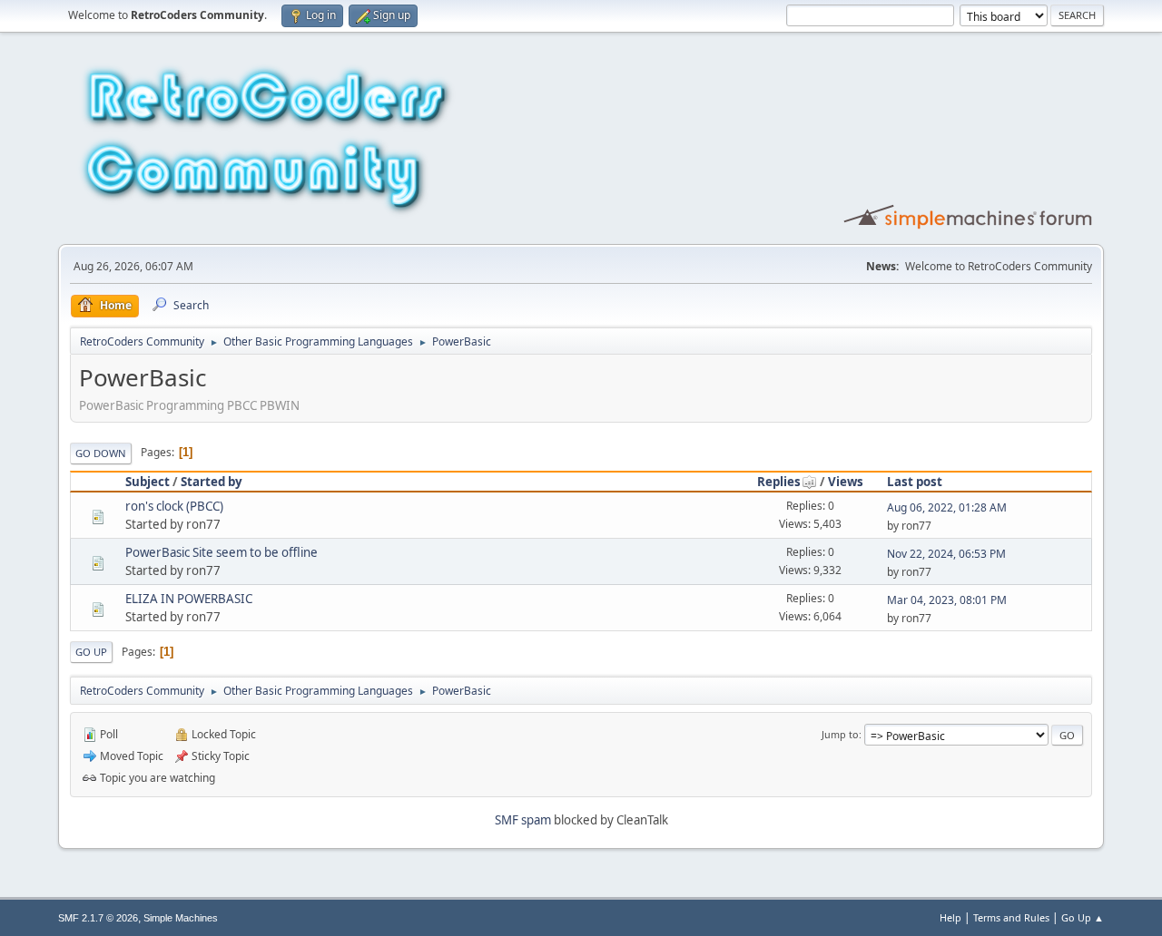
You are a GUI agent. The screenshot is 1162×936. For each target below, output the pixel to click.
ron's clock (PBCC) (174, 506)
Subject (147, 481)
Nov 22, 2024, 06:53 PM (946, 553)
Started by (211, 481)
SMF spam (523, 820)
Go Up (91, 651)
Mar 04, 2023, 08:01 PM (947, 600)
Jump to (840, 734)
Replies (779, 481)
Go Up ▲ (1082, 917)
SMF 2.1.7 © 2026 (98, 917)
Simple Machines (180, 917)
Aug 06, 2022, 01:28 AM (947, 507)
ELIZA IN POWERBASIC (188, 598)
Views (845, 481)
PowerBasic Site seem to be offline (221, 552)
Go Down (100, 453)
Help (950, 917)
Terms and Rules (1011, 917)
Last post (914, 481)
